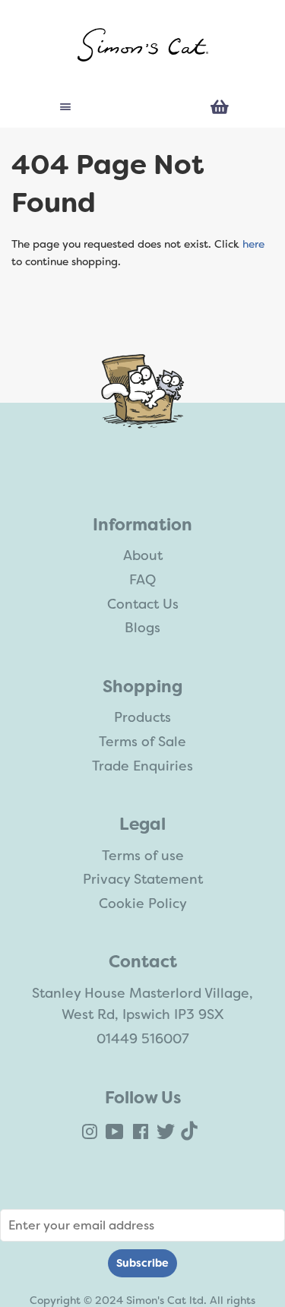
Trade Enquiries (142, 766)
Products (142, 717)
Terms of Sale (142, 742)
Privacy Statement (143, 879)
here (253, 244)
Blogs (142, 628)
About (143, 555)
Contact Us (143, 604)
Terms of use (143, 856)
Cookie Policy (143, 903)
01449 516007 (143, 1039)
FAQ (142, 580)
